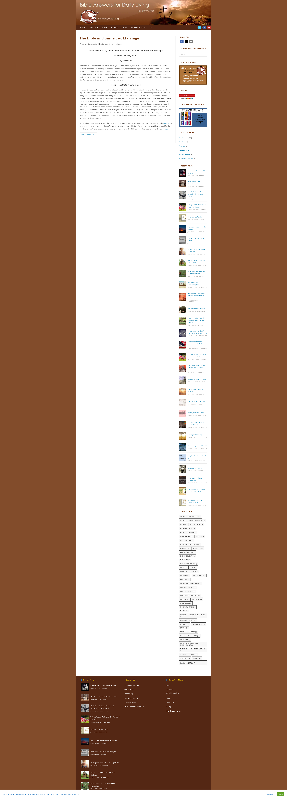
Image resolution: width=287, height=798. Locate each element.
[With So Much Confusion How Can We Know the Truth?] (182, 297)
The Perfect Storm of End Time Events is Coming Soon (196, 367)
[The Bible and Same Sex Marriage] (182, 391)
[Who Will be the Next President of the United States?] (182, 345)
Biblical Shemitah (188, 532)
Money (184, 611)
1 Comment (203, 437)
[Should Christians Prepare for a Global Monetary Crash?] (182, 195)
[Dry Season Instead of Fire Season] (182, 229)
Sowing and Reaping (195, 435)
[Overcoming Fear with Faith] (182, 447)
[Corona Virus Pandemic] (182, 218)
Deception (198, 548)
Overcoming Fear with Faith (197, 446)
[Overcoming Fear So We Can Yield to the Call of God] (182, 333)
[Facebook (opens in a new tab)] (204, 27)
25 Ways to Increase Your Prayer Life (104, 763)
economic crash (187, 552)
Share (168, 698)
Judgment (197, 599)
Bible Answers (196, 525)
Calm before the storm (190, 544)
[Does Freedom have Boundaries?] (182, 480)
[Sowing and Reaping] (182, 436)
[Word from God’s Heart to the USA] (182, 173)
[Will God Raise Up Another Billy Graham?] (182, 262)
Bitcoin (200, 536)
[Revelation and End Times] (182, 402)
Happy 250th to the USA (190, 595)
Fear (192, 568)
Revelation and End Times (197, 401)
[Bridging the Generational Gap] (182, 458)
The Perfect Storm (188, 654)
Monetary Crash (187, 607)
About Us (169, 689)
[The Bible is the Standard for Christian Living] (182, 491)
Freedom (184, 580)
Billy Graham (186, 536)
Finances (182, 146)
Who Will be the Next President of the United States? (196, 344)
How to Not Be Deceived (196, 309)
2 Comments (203, 287)
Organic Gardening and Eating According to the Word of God (196, 320)
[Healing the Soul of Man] (182, 413)
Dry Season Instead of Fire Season (103, 740)
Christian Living (107, 44)
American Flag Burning (190, 517)
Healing (184, 599)
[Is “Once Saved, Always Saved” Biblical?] (182, 424)
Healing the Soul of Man (196, 413)
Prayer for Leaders (188, 632)
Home (168, 685)
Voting (197, 658)
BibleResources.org (173, 711)
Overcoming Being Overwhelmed (192, 615)
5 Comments (203, 427)
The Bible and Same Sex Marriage (109, 38)
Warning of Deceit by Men (197, 379)
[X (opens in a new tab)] (199, 27)
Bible (183, 525)
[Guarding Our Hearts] (182, 469)
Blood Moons (186, 540)
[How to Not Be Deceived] (182, 309)
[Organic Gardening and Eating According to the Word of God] (182, 321)
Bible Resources (187, 528)
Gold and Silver (187, 591)
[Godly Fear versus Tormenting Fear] (182, 284)
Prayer (184, 628)
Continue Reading (89, 134)
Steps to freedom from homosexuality (189, 644)
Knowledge (185, 603)
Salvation (185, 640)
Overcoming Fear (184, 154)
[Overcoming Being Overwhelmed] (182, 183)
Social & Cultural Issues (186, 158)
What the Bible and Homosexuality (187, 662)
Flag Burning (199, 576)
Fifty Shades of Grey (189, 572)
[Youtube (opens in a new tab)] (209, 27)
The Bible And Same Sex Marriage (192, 649)
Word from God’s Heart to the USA (103, 686)
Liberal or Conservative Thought (103, 751)
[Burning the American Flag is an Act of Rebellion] (182, 357)
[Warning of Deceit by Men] (182, 380)
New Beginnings (184, 150)
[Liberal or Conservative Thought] (182, 240)
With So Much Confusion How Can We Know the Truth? (196, 295)
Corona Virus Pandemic (196, 217)
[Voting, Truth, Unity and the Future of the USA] (182, 207)
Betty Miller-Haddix (89, 44)
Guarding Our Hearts (195, 468)
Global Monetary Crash (190, 583)
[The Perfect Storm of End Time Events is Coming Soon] (182, 368)
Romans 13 (167, 123)
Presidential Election (189, 636)
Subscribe (170, 702)
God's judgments (188, 587)
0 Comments (200, 176)
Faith (183, 568)
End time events (187, 556)
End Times (119, 44)
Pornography (198, 624)
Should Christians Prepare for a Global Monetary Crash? (197, 194)
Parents (184, 624)
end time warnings (188, 564)
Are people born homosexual (192, 521)
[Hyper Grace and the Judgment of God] (182, 502)
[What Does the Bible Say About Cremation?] (182, 273)
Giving (168, 707)
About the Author (172, 693)
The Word (185, 658)
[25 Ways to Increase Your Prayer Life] (182, 251)
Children (184, 548)
